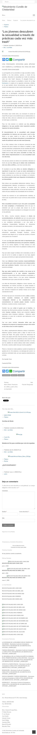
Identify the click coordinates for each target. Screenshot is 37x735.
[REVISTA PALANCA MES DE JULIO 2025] (13, 631)
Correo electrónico (24, 511)
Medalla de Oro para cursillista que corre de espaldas (18, 443)
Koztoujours (5, 83)
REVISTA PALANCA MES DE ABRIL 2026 (13, 570)
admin (5, 474)
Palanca (6, 26)
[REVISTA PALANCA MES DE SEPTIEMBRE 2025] (15, 626)
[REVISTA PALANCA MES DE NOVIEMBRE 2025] (15, 621)
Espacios (6, 24)
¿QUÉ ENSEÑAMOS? (9, 465)
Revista (6, 461)
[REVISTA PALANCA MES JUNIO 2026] (18, 561)
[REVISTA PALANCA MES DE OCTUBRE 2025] (14, 623)
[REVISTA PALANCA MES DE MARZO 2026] (18, 576)
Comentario (5, 490)
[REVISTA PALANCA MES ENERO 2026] (12, 615)
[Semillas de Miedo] (19, 412)
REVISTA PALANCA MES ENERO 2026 (12, 599)
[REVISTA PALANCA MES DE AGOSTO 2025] (14, 629)
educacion (14, 375)
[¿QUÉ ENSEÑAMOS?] (19, 456)
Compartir (19, 59)
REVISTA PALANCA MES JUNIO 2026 (12, 563)
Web (3, 518)
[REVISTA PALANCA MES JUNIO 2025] (12, 634)
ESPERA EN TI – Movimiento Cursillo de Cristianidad (15, 682)
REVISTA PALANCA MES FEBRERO (11, 596)
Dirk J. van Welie (7, 47)
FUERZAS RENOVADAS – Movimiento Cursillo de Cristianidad (17, 650)
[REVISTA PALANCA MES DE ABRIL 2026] (18, 568)
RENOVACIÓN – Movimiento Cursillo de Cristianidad (15, 670)
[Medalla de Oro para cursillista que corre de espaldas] (19, 434)
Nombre (4, 511)
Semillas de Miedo (7, 421)
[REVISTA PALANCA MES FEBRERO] (12, 612)
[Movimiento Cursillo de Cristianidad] (18, 8)
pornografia (21, 375)
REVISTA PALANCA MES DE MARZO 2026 (13, 577)
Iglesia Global (7, 415)
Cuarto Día (6, 437)
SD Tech (13, 732)
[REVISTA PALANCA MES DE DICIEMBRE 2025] (15, 618)
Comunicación (6, 375)
